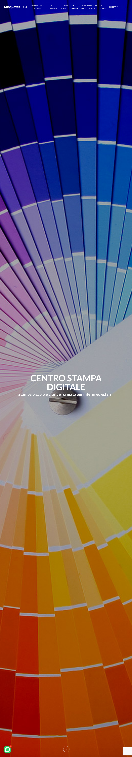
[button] (127, 7)
